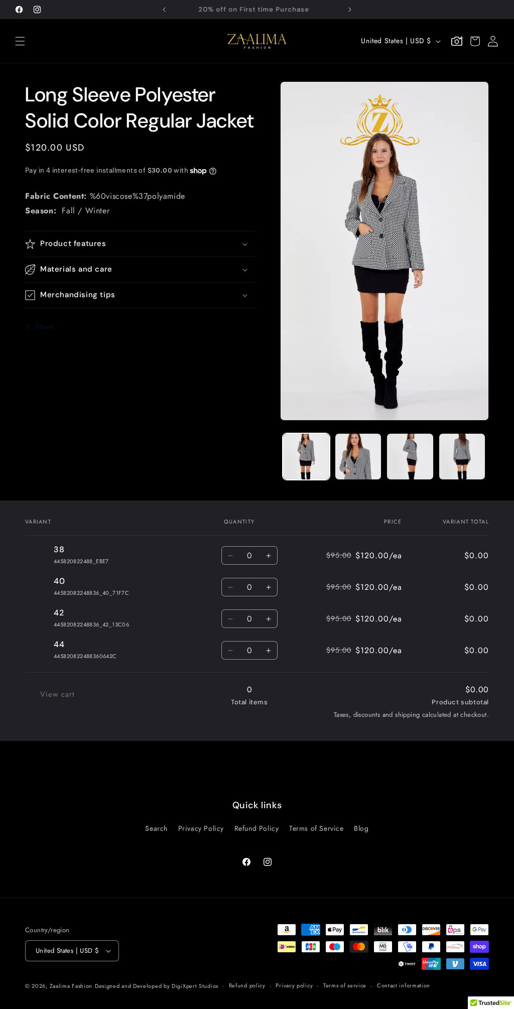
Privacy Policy (201, 828)
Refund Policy (256, 828)
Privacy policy (294, 985)
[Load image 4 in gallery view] (462, 456)
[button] (20, 41)
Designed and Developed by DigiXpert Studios (156, 986)
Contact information (403, 985)
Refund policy (247, 985)
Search (156, 828)
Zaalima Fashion (71, 986)
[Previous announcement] (164, 10)
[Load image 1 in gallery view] (306, 456)
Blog (361, 828)
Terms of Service (316, 828)
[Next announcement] (350, 10)
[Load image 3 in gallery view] (410, 456)
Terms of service (344, 985)
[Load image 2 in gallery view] (358, 456)
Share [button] (44, 326)
